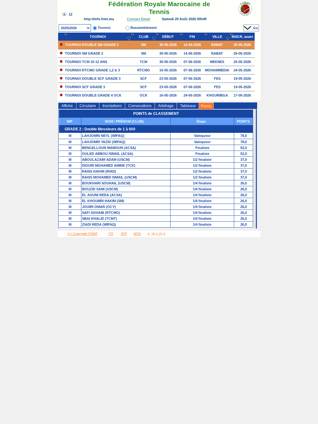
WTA (137, 234)
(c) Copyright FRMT (82, 234)
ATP (124, 234)
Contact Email (138, 19)
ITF (111, 234)
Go (255, 28)
